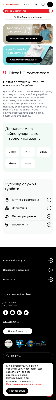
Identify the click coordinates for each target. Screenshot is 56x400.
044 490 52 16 (11, 322)
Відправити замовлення (24, 38)
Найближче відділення (29, 17)
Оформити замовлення (23, 59)
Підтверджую (17, 390)
